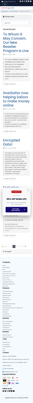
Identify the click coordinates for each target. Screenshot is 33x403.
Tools (4, 348)
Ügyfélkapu (4, 11)
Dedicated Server (7, 306)
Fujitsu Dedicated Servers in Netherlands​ (13, 308)
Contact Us (5, 286)
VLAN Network (6, 327)
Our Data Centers (7, 271)
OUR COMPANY (6, 267)
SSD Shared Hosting (8, 291)
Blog (4, 269)
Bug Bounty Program (8, 337)
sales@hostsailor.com (11, 372)
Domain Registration (8, 321)
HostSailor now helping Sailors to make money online (16, 99)
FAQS (4, 350)
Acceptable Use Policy (8, 282)
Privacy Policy (6, 278)
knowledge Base (7, 346)
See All (4, 386)
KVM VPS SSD (6, 314)
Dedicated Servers (7, 325)
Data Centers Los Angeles (9, 273)
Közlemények (14, 11)
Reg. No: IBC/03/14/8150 (9, 356)
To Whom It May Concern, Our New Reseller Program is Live (16, 42)
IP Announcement (7, 329)
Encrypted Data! (11, 142)
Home (4, 265)
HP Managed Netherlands (9, 303)
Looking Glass (6, 344)
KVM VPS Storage (7, 316)
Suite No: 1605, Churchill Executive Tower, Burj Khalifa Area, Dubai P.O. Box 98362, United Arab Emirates (16, 362)
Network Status (6, 342)
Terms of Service (7, 280)
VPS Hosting (6, 310)
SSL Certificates (6, 323)
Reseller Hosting (7, 293)
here (6, 79)
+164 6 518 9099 (8, 369)
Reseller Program (7, 335)
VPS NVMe (5, 312)
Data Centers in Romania (9, 275)
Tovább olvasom (9, 84)
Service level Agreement (9, 284)
